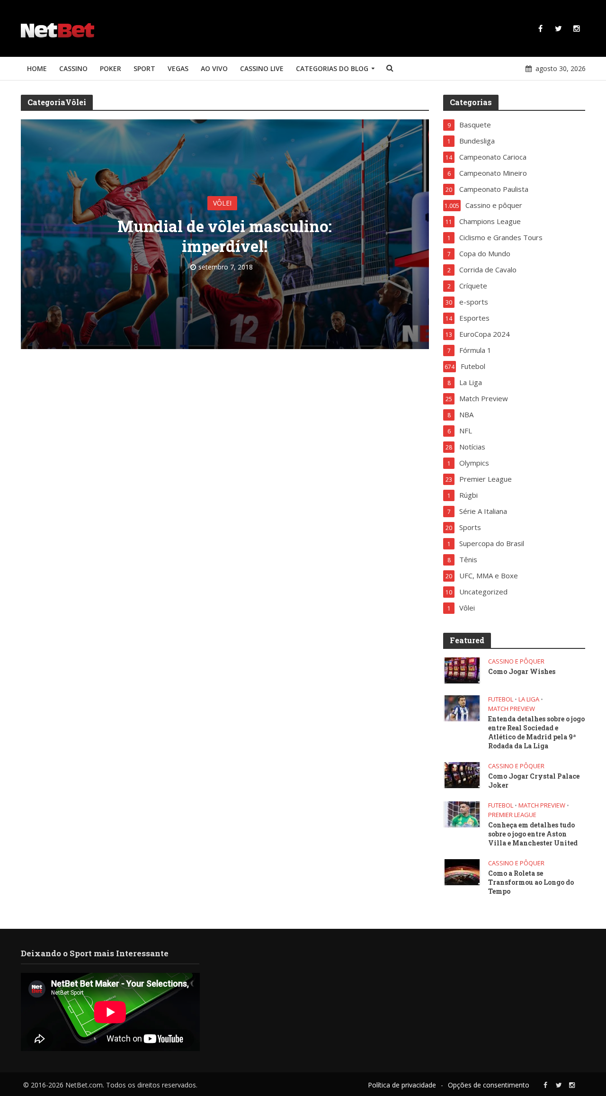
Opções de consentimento (488, 1084)
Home (37, 68)
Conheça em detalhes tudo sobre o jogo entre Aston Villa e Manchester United (533, 833)
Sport (144, 68)
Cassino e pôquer (516, 661)
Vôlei (222, 202)
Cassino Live (262, 68)
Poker (110, 68)
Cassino (73, 68)
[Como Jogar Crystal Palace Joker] (462, 774)
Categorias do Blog (332, 68)
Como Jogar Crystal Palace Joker (533, 781)
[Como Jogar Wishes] (462, 669)
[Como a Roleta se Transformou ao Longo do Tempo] (462, 871)
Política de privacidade (402, 1084)
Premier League (512, 815)
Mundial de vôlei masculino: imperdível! (224, 236)
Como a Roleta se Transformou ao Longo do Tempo (531, 882)
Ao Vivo (214, 68)
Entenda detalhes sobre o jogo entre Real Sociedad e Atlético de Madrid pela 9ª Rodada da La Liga (536, 732)
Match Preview (511, 709)
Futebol (500, 699)
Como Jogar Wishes (521, 671)
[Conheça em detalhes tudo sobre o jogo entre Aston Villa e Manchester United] (462, 813)
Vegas (178, 68)
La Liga (528, 699)
